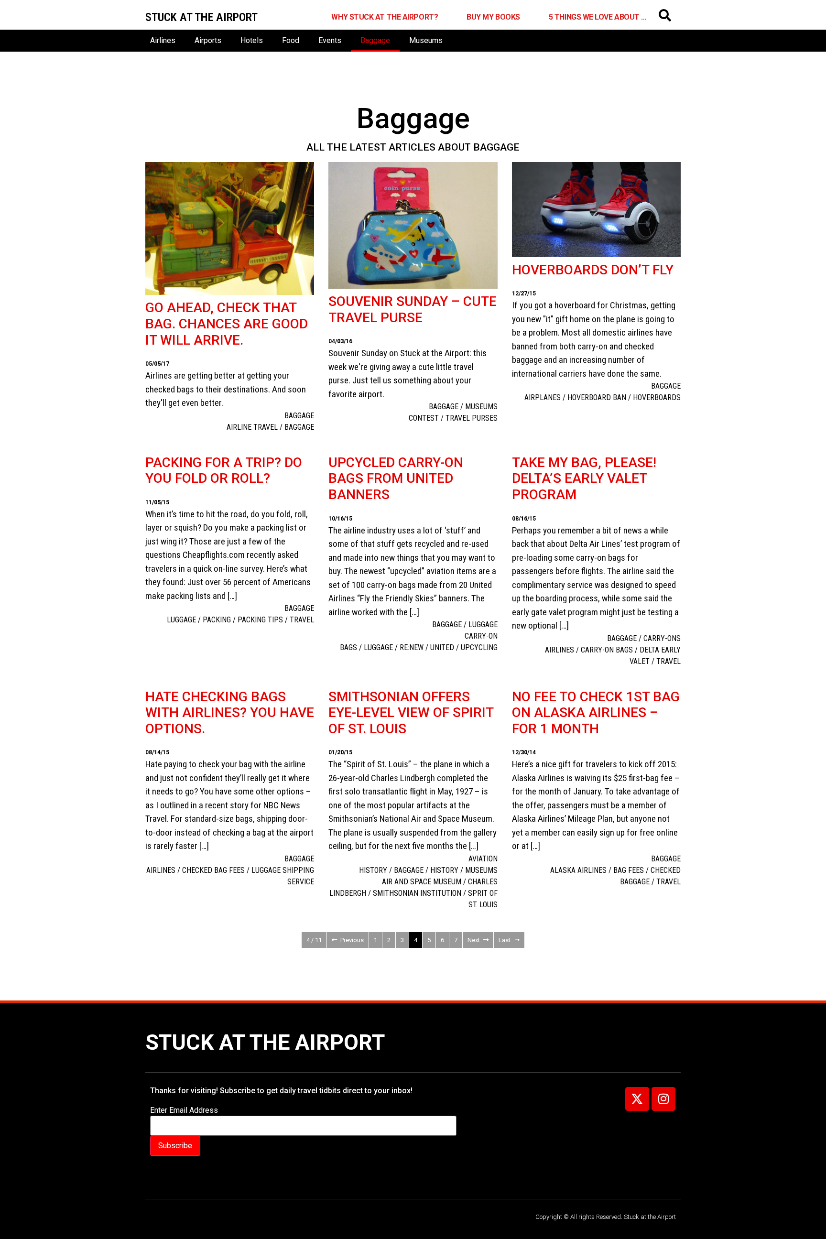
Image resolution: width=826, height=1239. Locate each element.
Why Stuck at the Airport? (384, 17)
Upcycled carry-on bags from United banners (395, 478)
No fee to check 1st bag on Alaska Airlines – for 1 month (596, 713)
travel (302, 619)
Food (290, 40)
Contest (424, 418)
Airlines (162, 40)
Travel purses (472, 418)
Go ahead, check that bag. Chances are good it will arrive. (226, 324)
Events (329, 40)
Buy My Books (493, 17)
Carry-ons (662, 638)
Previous (352, 940)
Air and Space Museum (421, 881)
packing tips (260, 619)
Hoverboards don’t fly (593, 270)
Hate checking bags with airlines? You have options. (229, 713)
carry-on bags (607, 649)
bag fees (628, 870)
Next (473, 940)
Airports (208, 40)
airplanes (542, 397)
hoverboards (657, 397)
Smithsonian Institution (417, 893)
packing (217, 619)
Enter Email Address (184, 1110)
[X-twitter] (637, 1099)
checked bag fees (213, 870)
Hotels (251, 40)
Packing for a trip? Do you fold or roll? (223, 471)
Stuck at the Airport (265, 1042)
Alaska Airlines (578, 870)
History (444, 870)
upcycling (479, 647)
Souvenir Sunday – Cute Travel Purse (412, 309)
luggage (181, 619)
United (442, 647)
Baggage (375, 40)
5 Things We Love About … (598, 17)
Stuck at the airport (201, 17)
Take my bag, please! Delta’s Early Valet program (584, 478)
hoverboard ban (596, 397)
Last (505, 940)
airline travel (252, 427)
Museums (426, 40)
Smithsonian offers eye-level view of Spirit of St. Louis (410, 713)
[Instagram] (663, 1099)
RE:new (412, 647)
